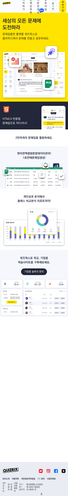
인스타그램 (48, 471)
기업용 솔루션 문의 (34, 272)
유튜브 (41, 471)
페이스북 (56, 471)
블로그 (63, 471)
